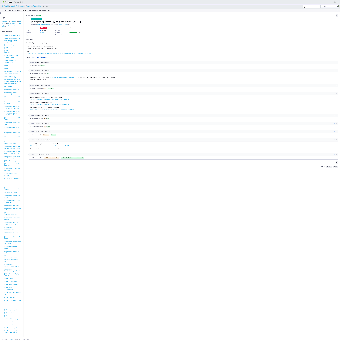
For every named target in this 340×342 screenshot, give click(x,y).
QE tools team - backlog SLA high (12, 97)
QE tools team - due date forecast (11, 183)
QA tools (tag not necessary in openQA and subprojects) (12, 72)
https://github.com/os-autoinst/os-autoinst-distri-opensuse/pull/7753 (50, 99)
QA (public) (5, 6)
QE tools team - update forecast (10, 247)
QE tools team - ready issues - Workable (12, 218)
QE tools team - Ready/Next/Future (9, 228)
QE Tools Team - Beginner (11, 161)
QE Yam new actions (9, 297)
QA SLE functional (9, 48)
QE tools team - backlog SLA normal (12, 118)
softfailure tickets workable (11, 325)
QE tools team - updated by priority (11, 252)
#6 (336, 123)
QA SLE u (6, 65)
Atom (329, 167)
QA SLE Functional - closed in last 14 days (12, 51)
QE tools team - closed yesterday (10, 174)
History (28, 57)
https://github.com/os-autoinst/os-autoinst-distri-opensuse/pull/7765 (50, 104)
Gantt (29, 10)
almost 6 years (63, 24)
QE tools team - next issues (11, 205)
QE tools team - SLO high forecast (11, 233)
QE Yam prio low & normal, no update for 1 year (12, 305)
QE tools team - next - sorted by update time (12, 201)
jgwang (42, 32)
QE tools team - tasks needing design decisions (12, 242)
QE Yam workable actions (11, 316)
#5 (336, 115)
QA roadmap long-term (10, 45)
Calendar (35, 10)
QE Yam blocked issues (10, 281)
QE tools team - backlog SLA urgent (12, 123)
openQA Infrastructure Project (12, 35)
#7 (336, 131)
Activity (11, 10)
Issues (24, 10)
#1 (336, 62)
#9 (336, 154)
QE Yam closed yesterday (11, 284)
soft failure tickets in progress (12, 319)
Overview (4, 10)
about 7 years (44, 70)
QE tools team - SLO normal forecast (12, 237)
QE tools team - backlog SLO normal (12, 133)
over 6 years (44, 154)
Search (304, 6)
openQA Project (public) (18, 6)
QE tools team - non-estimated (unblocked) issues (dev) (12, 209)
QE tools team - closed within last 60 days (12, 169)
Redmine (10, 339)
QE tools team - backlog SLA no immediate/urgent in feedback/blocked (12, 113)
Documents (42, 10)
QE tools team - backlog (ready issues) (10, 93)
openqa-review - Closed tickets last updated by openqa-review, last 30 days (12, 40)
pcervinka (40, 24)
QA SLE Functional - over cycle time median (11, 61)
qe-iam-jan (14, 21)
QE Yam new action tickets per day (12, 293)
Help (21, 2)
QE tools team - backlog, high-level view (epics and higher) (12, 147)
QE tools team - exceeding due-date (11, 188)
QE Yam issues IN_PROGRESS (8, 288)
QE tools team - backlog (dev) (12, 89)
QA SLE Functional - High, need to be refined (11, 56)
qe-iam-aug (5, 21)
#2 (336, 70)
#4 (336, 93)
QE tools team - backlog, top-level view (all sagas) (12, 157)
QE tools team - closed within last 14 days (12, 164)
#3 (336, 85)
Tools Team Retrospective (11, 328)
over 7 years (46, 24)
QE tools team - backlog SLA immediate (12, 102)
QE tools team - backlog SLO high (12, 128)
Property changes (42, 57)
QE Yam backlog (8, 278)
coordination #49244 (37, 19)
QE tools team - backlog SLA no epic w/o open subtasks (12, 107)
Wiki (48, 10)
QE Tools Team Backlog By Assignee (11, 274)
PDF (336, 167)
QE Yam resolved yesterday (11, 312)
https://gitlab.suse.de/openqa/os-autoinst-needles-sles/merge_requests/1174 (52, 109)
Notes (33, 57)
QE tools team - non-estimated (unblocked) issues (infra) (12, 213)
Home (7, 2)
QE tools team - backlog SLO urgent (12, 137)
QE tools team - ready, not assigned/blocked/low (11, 223)
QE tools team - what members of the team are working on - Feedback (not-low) (12, 258)
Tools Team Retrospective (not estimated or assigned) (12, 331)
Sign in (335, 2)
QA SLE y (6, 68)
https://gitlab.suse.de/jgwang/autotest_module (63, 77)
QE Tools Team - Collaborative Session (12, 179)
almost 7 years (44, 139)
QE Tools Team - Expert (10, 192)
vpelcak (38, 154)
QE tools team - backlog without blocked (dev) (10, 142)
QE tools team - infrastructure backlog (12, 196)
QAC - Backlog (8, 86)
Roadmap (17, 10)
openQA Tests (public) (34, 6)
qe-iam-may (11, 23)
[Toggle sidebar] (0, 13)
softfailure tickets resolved (11, 322)
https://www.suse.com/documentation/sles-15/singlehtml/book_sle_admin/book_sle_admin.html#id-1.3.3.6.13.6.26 (59, 53)
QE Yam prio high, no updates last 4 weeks (12, 301)
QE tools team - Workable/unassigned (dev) (11, 265)
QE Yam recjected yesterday (12, 309)
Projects (16, 2)
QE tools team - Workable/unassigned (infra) (12, 270)
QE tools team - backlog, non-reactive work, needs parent (12, 152)
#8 (336, 139)
